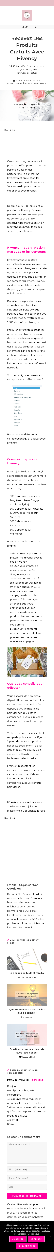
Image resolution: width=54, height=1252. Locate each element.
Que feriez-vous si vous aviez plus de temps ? (27, 1011)
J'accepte (17, 1239)
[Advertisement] (27, 144)
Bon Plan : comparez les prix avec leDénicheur (27, 1051)
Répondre (37, 1080)
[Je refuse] (50, 1236)
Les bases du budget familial (27, 973)
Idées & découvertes (31, 66)
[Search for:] (36, 27)
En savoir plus (27, 1246)
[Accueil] (14, 80)
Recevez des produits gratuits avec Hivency (27, 83)
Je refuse (36, 1239)
